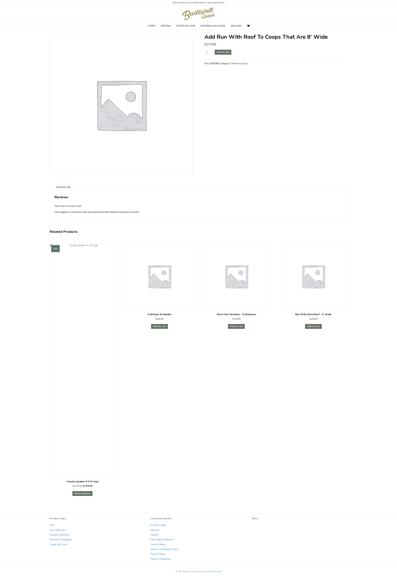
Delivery (154, 530)
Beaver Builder (215, 571)
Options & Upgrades (61, 539)
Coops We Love (58, 544)
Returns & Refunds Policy (164, 549)
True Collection (57, 530)
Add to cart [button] (159, 326)
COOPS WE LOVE (185, 25)
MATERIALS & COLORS (212, 25)
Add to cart (223, 52)
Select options (82, 493)
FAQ (52, 525)
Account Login (158, 525)
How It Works (158, 544)
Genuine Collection (59, 535)
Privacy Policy (157, 554)
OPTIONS (166, 25)
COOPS (151, 25)
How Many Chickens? (162, 539)
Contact (154, 535)
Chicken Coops (239, 63)
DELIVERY (236, 25)
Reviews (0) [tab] (63, 187)
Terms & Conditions (160, 559)
